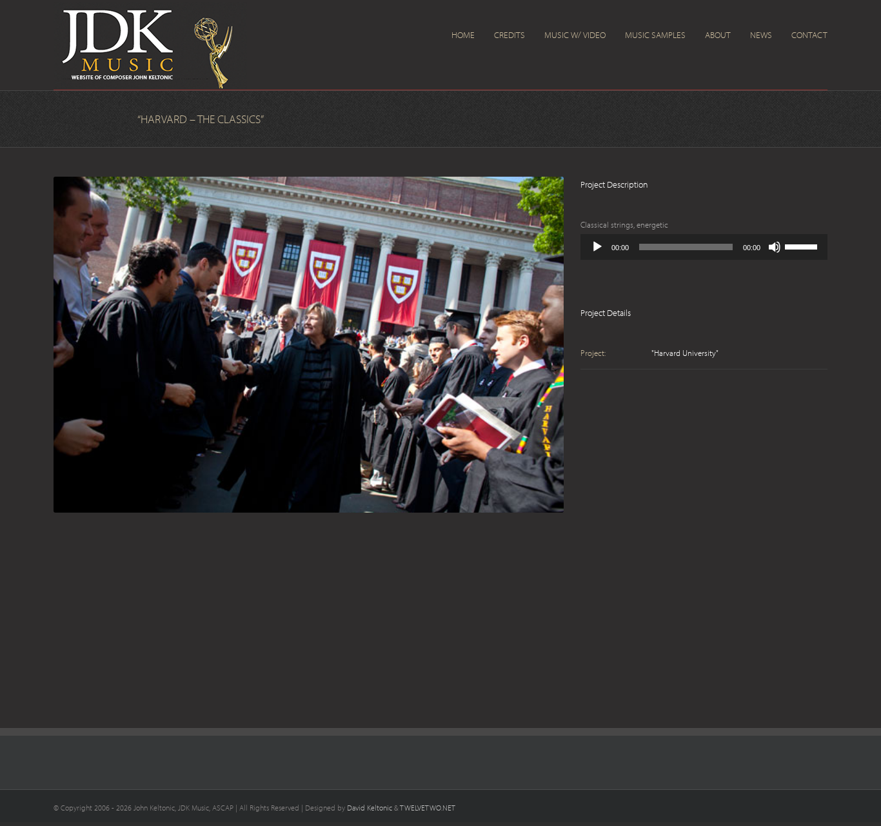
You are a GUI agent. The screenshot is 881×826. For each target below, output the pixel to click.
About (718, 35)
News (761, 35)
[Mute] (774, 247)
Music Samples (655, 35)
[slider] (803, 245)
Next (554, 341)
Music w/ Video (575, 35)
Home (463, 35)
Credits (509, 35)
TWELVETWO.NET (427, 807)
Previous (63, 341)
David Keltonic (369, 807)
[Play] (597, 247)
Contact (809, 35)
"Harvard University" (684, 353)
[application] (703, 247)
